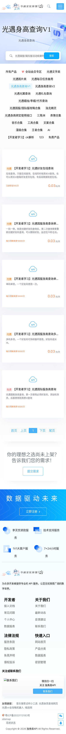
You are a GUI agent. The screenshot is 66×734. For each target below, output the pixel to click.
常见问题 (9, 612)
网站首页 (40, 642)
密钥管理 (40, 662)
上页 (23, 430)
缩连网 (28, 707)
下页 (42, 430)
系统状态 (11, 722)
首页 (14, 430)
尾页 (52, 430)
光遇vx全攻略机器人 (13, 707)
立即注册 (32, 511)
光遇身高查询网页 (48, 703)
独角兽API (32, 728)
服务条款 (9, 642)
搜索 (51, 55)
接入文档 (9, 606)
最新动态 (40, 612)
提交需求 (33, 471)
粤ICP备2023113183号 (17, 715)
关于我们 (40, 606)
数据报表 (9, 626)
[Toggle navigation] (60, 6)
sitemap (6, 719)
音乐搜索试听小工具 (27, 703)
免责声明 (9, 655)
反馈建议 (40, 619)
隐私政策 (9, 648)
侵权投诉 (9, 662)
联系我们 (40, 626)
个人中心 (9, 619)
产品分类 (40, 648)
